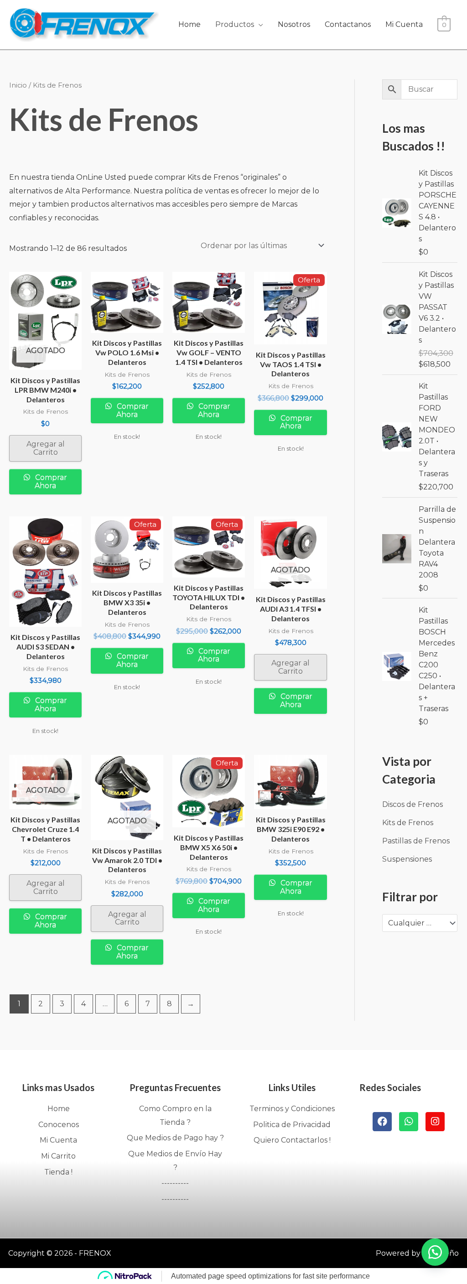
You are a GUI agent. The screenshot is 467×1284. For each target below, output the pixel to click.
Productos (234, 24)
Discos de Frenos (412, 804)
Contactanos (348, 24)
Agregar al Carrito (45, 448)
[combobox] (419, 923)
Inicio (18, 85)
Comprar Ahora (50, 481)
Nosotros (294, 24)
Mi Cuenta (404, 24)
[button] (435, 1252)
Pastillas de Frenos (416, 841)
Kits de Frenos (407, 822)
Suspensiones (407, 859)
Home (189, 24)
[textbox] (415, 923)
